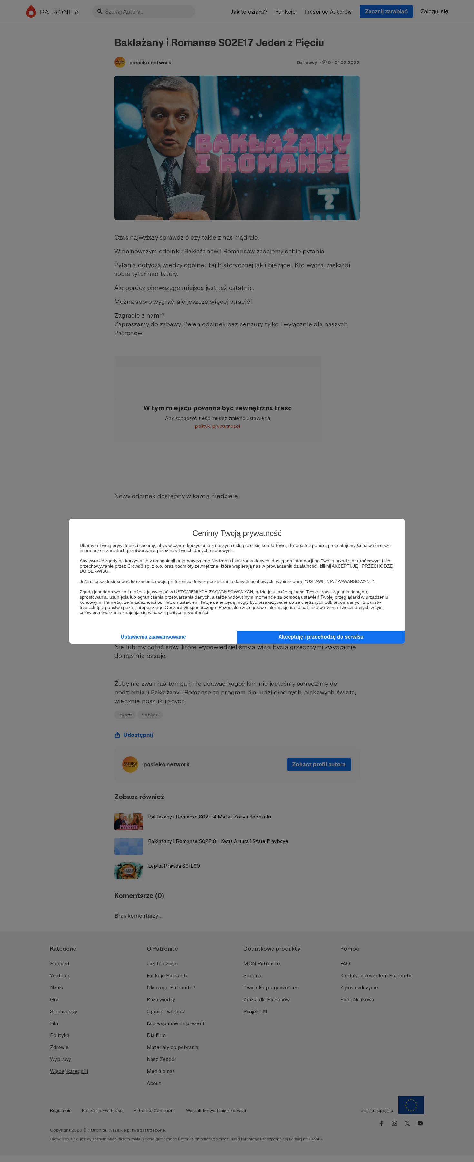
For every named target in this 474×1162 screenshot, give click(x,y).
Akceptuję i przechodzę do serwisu (321, 637)
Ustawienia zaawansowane (153, 637)
